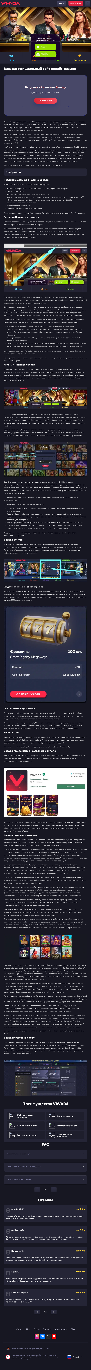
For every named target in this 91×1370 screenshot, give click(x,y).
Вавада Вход (45, 101)
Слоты (19, 1329)
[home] (10, 3)
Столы (37, 1329)
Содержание (61, 1329)
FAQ (73, 1329)
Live (28, 1329)
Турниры (47, 1329)
